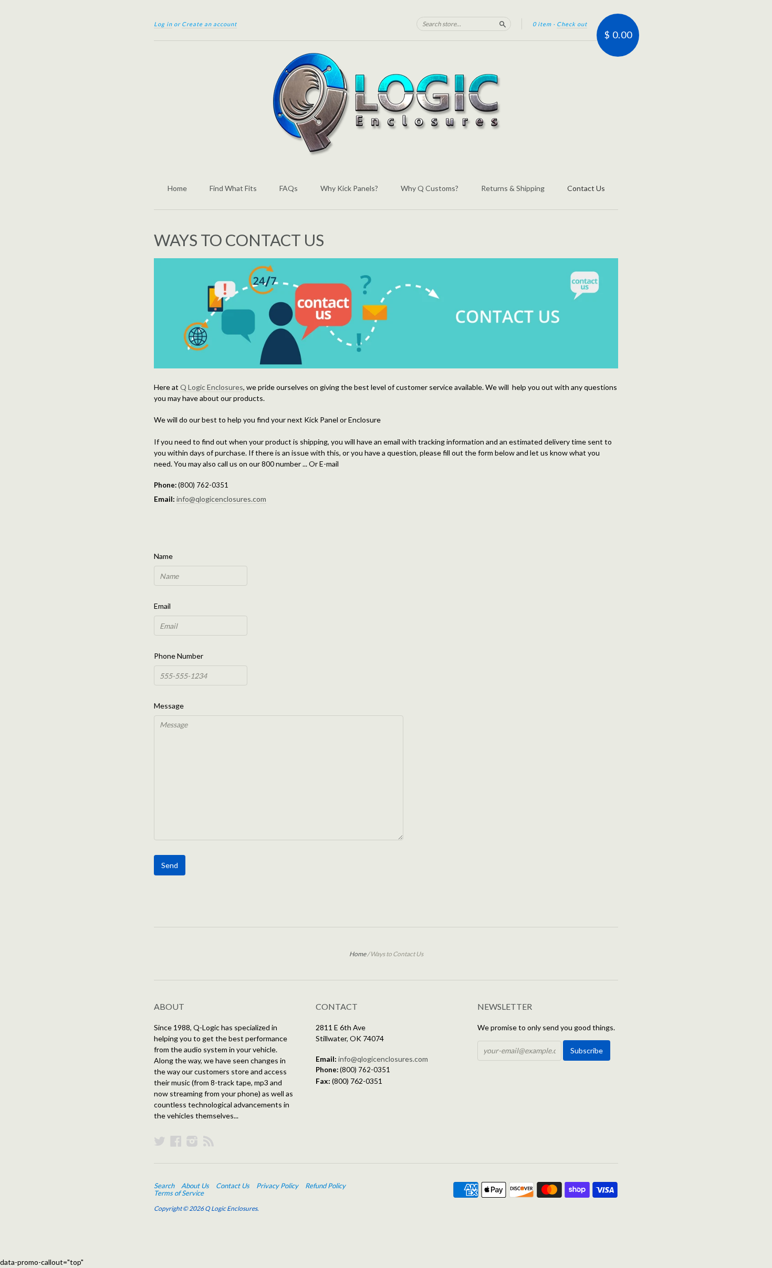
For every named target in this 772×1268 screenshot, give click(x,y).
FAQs (288, 188)
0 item (542, 23)
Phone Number (178, 655)
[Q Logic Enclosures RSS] (208, 1141)
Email (162, 605)
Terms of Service (179, 1193)
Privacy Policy (277, 1185)
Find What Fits (233, 188)
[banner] (386, 103)
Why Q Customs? (429, 188)
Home (177, 188)
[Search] (502, 23)
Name (163, 556)
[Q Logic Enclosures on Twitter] (159, 1141)
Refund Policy (325, 1185)
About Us (195, 1185)
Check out (572, 23)
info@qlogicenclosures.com (221, 498)
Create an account (209, 23)
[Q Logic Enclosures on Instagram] (192, 1141)
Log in (163, 23)
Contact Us (586, 188)
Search (164, 1185)
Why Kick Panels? (349, 188)
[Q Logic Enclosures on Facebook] (176, 1141)
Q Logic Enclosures (211, 387)
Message (169, 705)
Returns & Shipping (513, 188)
